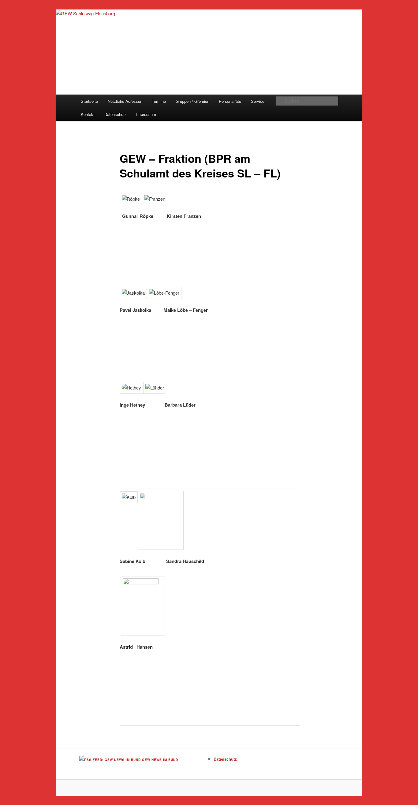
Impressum (146, 114)
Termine (159, 101)
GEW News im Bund (160, 760)
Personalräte (230, 101)
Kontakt (88, 114)
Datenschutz (115, 114)
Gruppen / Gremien (192, 101)
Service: (258, 101)
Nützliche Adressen (125, 101)
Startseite (89, 101)
